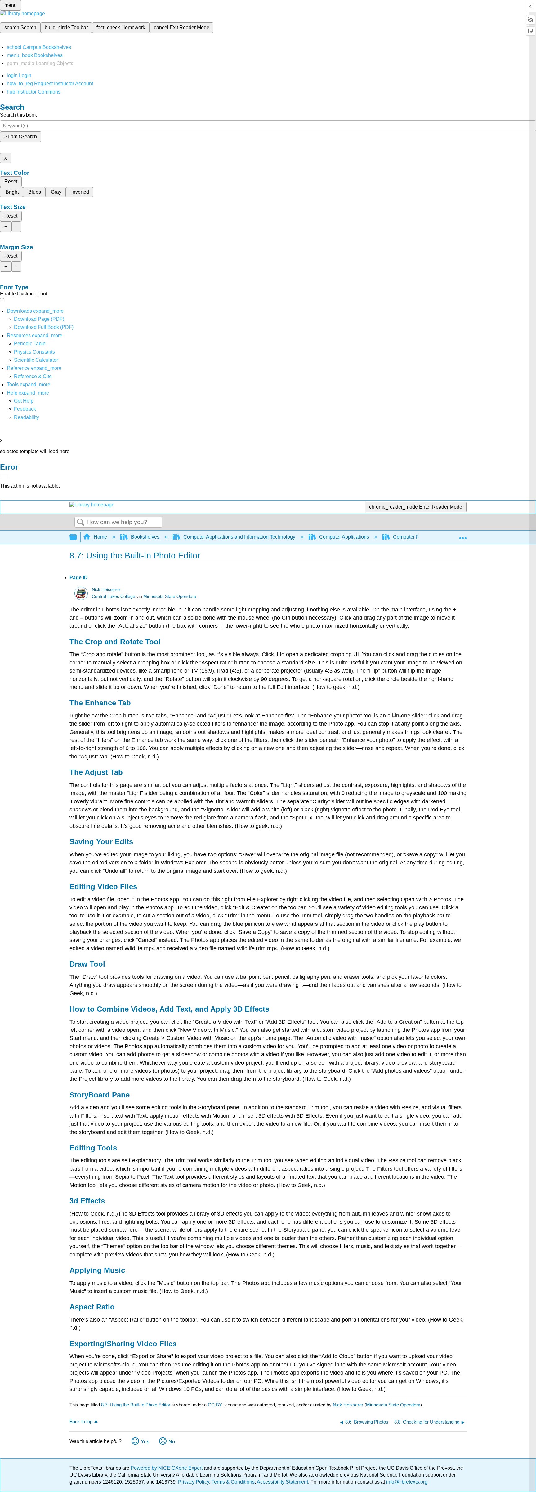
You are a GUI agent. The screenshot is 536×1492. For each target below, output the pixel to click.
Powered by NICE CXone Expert (167, 1468)
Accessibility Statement (282, 1482)
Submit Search (20, 136)
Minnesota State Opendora (169, 596)
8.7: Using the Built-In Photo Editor (135, 1404)
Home (100, 537)
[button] (25, 409)
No (171, 1441)
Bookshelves (145, 537)
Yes (145, 1441)
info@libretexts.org (406, 1482)
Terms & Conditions (233, 1482)
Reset (10, 181)
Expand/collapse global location (463, 535)
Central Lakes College (113, 596)
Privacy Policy (193, 1482)
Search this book (18, 114)
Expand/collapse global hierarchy (77, 537)
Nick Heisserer (106, 589)
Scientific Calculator (36, 360)
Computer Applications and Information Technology (239, 537)
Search (80, 522)
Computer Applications (344, 537)
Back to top (80, 1421)
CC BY (215, 1404)
